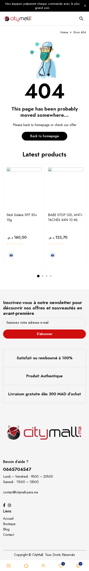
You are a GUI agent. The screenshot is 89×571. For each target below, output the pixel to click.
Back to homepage (44, 136)
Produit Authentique (44, 376)
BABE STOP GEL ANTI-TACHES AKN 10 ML (65, 217)
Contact (8, 534)
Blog (6, 529)
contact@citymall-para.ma (20, 492)
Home (64, 32)
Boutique (9, 524)
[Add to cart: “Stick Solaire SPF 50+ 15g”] (11, 255)
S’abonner (44, 334)
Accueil (8, 518)
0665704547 (17, 469)
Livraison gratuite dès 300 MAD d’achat (44, 394)
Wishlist (63, 563)
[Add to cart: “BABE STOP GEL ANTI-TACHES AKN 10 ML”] (52, 255)
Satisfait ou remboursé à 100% (44, 358)
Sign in (43, 565)
